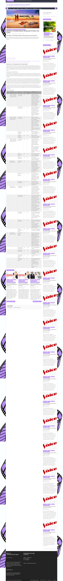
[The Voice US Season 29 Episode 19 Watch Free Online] (50, 223)
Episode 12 (14, 62)
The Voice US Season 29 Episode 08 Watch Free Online (49, 507)
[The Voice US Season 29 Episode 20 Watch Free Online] (50, 199)
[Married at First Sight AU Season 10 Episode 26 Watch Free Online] (24, 275)
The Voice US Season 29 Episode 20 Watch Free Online (49, 207)
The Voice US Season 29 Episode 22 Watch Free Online (49, 157)
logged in (12, 307)
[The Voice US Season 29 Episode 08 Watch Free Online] (50, 499)
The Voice (49, 56)
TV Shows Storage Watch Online (18, 5)
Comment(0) (22, 33)
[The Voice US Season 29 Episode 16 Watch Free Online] (50, 297)
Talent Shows (45, 56)
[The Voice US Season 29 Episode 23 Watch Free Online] (50, 125)
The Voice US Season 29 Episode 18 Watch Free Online (49, 256)
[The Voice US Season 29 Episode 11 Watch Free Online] (50, 420)
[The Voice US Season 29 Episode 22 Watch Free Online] (50, 149)
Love (22, 8)
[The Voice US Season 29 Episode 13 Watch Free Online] (50, 371)
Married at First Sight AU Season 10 (23, 282)
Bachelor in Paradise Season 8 (10, 59)
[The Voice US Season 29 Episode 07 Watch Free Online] (50, 525)
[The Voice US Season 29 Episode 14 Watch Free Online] (50, 347)
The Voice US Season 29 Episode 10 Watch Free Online (49, 453)
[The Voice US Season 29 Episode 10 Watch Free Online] (50, 445)
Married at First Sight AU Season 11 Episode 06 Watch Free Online (11, 284)
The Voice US (52, 56)
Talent (14, 8)
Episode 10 (7, 62)
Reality (18, 8)
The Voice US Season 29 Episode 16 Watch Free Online (49, 305)
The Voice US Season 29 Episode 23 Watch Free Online (23, 0)
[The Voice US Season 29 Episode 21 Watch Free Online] (50, 174)
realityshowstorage (16, 33)
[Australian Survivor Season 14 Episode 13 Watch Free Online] (50, 26)
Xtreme (40, 8)
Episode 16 (28, 62)
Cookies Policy (49, 580)
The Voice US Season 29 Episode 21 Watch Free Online (49, 182)
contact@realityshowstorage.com (31, 563)
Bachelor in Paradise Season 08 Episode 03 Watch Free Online (11, 301)
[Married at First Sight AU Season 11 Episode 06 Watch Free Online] (12, 275)
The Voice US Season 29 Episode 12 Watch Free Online (49, 404)
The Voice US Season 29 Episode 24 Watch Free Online (49, 108)
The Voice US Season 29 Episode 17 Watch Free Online (49, 281)
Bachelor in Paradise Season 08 (17, 29)
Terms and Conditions (43, 580)
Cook (10, 8)
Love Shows (23, 29)
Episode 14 (21, 62)
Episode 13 (18, 62)
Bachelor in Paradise (9, 29)
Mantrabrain (20, 580)
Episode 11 (11, 62)
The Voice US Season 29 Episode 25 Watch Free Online (49, 84)
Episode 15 (25, 62)
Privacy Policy (54, 580)
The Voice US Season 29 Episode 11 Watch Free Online (49, 429)
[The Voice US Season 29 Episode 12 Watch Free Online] (50, 396)
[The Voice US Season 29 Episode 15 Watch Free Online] (50, 322)
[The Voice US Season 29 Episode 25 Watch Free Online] (50, 75)
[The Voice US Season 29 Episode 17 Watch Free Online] (50, 273)
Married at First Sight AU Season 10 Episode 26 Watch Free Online (23, 284)
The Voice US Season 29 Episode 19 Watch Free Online (49, 231)
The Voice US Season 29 (46, 57)
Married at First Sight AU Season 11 (11, 282)
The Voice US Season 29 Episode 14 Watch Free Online (49, 355)
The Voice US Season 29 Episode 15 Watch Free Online (49, 330)
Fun (30, 8)
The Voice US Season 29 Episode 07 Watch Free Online (49, 533)
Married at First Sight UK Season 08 (35, 282)
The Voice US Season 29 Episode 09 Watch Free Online (49, 479)
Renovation (35, 8)
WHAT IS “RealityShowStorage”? (34, 580)
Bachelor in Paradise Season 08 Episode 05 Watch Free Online (37, 301)
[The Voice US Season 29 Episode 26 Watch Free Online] (50, 51)
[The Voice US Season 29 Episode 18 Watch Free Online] (50, 248)
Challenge (26, 8)
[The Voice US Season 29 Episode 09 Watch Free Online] (50, 471)
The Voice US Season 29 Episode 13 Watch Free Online (49, 379)
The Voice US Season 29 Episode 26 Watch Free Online (49, 59)
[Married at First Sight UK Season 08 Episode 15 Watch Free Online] (36, 275)
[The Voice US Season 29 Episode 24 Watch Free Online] (50, 100)
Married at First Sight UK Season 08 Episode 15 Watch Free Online (35, 284)
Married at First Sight (13, 279)
